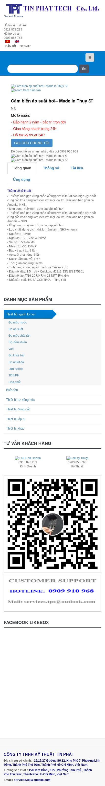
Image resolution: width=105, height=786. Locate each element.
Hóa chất (15, 382)
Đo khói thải (16, 355)
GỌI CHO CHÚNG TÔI (31, 143)
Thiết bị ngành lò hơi (20, 314)
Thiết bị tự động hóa (20, 400)
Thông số (51, 168)
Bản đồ (10, 46)
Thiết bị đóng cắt (18, 409)
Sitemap (25, 46)
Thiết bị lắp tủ (15, 419)
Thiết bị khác (15, 428)
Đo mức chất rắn (20, 335)
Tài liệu (77, 168)
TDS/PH (14, 375)
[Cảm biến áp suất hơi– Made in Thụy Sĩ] (39, 156)
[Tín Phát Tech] (52, 10)
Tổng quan (22, 168)
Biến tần (12, 390)
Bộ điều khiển (18, 342)
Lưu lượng (16, 369)
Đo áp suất (16, 329)
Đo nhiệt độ (16, 362)
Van (11, 349)
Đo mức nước (18, 322)
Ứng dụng (21, 179)
